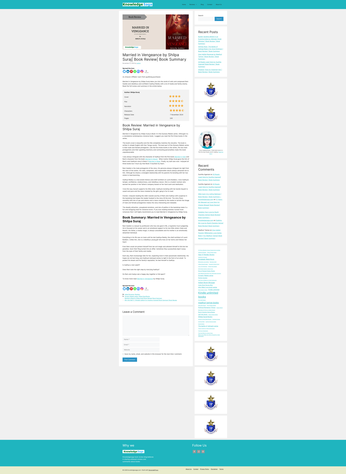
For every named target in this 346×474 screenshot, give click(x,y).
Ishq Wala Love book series (207, 287)
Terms (221, 469)
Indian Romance (129, 294)
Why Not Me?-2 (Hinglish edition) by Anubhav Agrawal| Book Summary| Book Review (151, 300)
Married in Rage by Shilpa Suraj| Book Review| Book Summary (143, 298)
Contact (209, 4)
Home (184, 4)
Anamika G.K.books (202, 257)
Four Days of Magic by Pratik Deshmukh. (207, 280)
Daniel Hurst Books (212, 266)
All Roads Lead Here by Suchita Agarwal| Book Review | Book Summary (209, 64)
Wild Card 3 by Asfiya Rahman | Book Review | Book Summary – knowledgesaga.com (209, 196)
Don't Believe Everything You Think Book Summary (209, 273)
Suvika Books (201, 324)
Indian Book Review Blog (205, 285)
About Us (219, 4)
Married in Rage (154, 161)
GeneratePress (153, 470)
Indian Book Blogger (206, 283)
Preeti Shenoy (219, 307)
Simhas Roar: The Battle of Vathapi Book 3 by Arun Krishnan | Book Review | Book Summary (210, 49)
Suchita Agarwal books (211, 321)
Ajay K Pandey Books (206, 255)
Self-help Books (203, 314)
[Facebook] (138, 71)
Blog (202, 4)
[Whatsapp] (134, 71)
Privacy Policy (204, 469)
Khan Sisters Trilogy (202, 289)
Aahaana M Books (202, 252)
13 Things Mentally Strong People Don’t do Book (209, 250)
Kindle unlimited (213, 290)
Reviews (192, 4)
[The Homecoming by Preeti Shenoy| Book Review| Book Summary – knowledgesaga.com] (210, 378)
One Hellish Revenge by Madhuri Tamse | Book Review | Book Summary (210, 56)
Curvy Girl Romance (202, 266)
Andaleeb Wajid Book (206, 259)
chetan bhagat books (203, 264)
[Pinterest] (131, 71)
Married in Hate (180, 157)
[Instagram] (141, 71)
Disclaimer (214, 469)
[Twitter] (124, 71)
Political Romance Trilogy (207, 307)
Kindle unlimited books (208, 294)
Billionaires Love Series (203, 262)
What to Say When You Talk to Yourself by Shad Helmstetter (209, 335)
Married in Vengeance (145, 279)
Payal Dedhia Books (211, 305)
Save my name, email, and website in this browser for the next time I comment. (153, 354)
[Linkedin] (127, 71)
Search (200, 15)
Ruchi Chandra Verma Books (206, 312)
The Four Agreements (203, 330)
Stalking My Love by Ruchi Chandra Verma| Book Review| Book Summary (210, 223)
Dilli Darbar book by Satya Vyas (205, 268)
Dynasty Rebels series (131, 296)
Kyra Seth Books (202, 300)
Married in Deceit (151, 159)
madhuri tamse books (208, 302)
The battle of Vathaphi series (208, 326)
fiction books (202, 278)
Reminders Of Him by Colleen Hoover (206, 310)
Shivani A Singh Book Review (204, 319)
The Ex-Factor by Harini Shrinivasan (206, 328)
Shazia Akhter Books (213, 314)
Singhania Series (216, 319)
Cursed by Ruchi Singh (214, 264)
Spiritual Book (201, 321)
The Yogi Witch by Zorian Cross (205, 333)
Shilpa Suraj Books (144, 296)
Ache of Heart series (211, 252)
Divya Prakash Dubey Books (206, 271)
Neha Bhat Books (202, 305)
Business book (213, 262)
